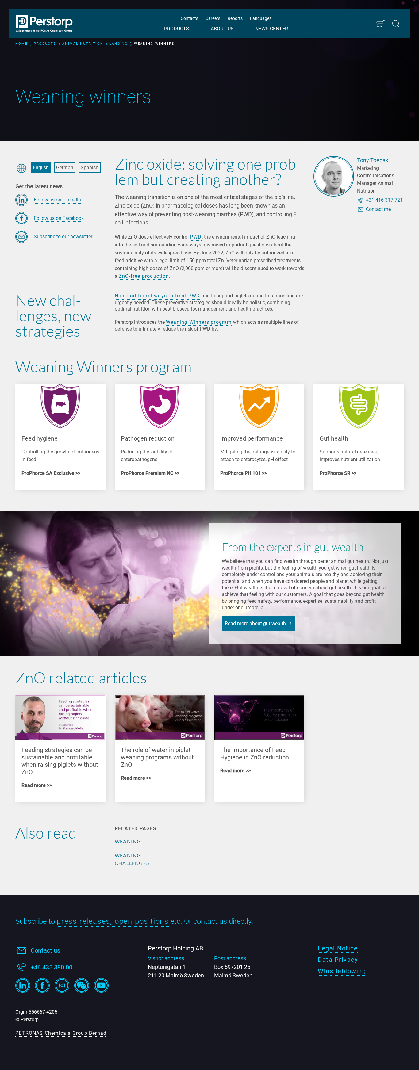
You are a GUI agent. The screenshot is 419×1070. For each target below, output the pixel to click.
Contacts (189, 18)
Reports (235, 18)
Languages (260, 18)
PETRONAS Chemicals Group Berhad (60, 1033)
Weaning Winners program (199, 322)
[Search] (396, 24)
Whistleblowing (342, 971)
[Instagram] (62, 985)
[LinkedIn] (22, 985)
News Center (271, 29)
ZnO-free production (144, 276)
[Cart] (380, 24)
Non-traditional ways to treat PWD (157, 296)
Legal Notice (338, 948)
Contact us (45, 950)
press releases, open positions (113, 921)
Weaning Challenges (132, 859)
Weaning (128, 841)
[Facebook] (42, 985)
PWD (196, 237)
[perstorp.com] (47, 24)
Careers (213, 18)
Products (176, 29)
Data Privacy (338, 959)
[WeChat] (81, 985)
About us (222, 29)
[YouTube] (101, 985)
